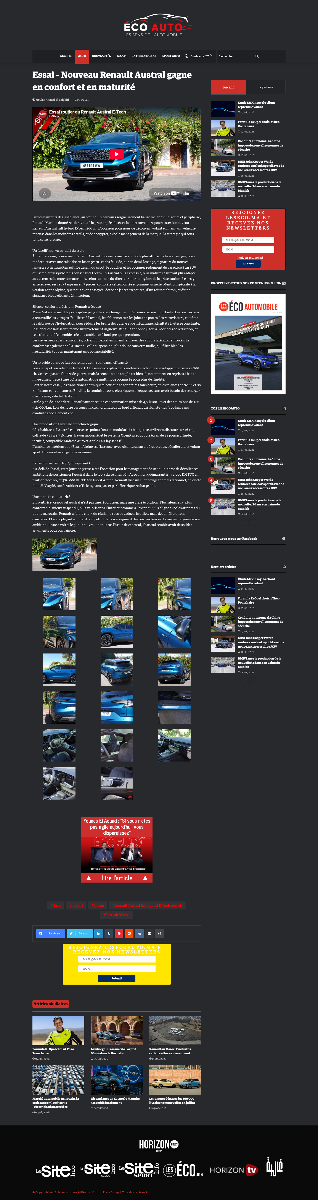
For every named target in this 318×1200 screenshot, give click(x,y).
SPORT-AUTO (171, 56)
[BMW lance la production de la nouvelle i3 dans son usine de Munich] (223, 188)
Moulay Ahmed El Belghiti (52, 99)
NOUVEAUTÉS (101, 56)
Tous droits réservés (135, 1192)
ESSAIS (121, 56)
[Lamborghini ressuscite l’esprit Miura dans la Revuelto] (117, 1030)
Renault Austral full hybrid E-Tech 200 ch (148, 905)
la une (99, 905)
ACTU (82, 56)
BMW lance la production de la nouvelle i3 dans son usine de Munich (259, 186)
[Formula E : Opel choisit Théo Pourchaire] (58, 1030)
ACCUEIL (66, 56)
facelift (77, 905)
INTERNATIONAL (144, 56)
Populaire (265, 87)
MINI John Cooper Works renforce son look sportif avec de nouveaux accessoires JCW (261, 166)
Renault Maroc (117, 915)
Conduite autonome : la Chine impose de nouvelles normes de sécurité (260, 145)
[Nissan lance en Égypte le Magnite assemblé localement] (117, 1080)
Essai (57, 905)
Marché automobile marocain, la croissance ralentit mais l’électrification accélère (55, 1103)
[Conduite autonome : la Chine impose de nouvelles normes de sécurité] (223, 147)
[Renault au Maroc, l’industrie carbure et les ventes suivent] (175, 1030)
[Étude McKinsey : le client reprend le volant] (223, 109)
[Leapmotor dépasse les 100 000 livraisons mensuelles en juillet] (175, 1080)
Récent (228, 87)
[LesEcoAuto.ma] (159, 25)
